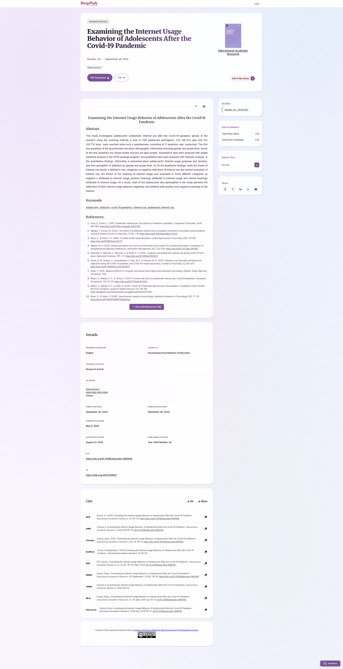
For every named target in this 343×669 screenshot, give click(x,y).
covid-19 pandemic (121, 207)
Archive (226, 103)
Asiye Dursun (94, 67)
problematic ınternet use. (161, 207)
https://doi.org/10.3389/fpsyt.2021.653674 (110, 266)
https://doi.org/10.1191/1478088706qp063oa (110, 299)
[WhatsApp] (248, 189)
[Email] (255, 189)
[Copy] (206, 517)
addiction (105, 207)
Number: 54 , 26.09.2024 (236, 110)
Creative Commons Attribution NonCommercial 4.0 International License (165, 630)
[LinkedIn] (240, 189)
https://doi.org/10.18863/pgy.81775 (106, 241)
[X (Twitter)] (232, 189)
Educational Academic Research (233, 52)
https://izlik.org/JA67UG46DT (101, 475)
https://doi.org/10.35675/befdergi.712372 (159, 234)
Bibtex (204, 501)
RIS (191, 501)
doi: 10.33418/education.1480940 (161, 565)
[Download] (256, 164)
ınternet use (139, 207)
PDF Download (98, 77)
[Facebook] (225, 189)
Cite (120, 77)
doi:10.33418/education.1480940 (148, 530)
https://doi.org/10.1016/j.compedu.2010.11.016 (120, 226)
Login (256, 4)
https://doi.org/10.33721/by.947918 (182, 248)
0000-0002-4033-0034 (97, 392)
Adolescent (92, 207)
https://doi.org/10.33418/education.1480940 (109, 458)
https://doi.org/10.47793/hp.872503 (131, 281)
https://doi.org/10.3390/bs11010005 (142, 256)
